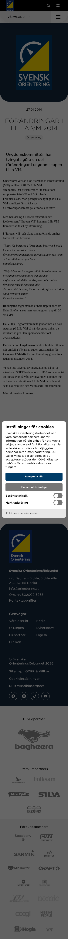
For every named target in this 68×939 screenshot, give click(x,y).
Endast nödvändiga (34, 487)
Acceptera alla (34, 476)
